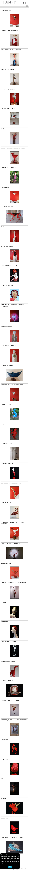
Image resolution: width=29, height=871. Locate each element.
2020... (3, 226)
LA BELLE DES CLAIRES (9, 30)
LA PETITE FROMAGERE (9, 167)
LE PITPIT (4, 818)
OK (10, 866)
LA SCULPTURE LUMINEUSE (10, 543)
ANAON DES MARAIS (8, 69)
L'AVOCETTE (5, 187)
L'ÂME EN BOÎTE (7, 681)
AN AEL (3, 602)
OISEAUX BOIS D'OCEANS (10, 700)
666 (2, 779)
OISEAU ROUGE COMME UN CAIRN (13, 148)
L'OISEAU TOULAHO (8, 109)
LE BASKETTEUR (7, 285)
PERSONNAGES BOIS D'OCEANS (12, 837)
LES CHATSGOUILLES (8, 641)
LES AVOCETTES (6, 444)
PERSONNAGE (6, 11)
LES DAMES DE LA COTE (9, 265)
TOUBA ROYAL (6, 563)
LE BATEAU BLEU (7, 365)
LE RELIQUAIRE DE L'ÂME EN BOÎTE (14, 720)
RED (2, 424)
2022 (2, 128)
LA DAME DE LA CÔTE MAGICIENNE (13, 582)
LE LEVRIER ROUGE (8, 661)
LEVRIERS (4, 739)
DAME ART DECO (7, 246)
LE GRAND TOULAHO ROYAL (11, 483)
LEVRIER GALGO (7, 207)
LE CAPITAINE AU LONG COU (11, 50)
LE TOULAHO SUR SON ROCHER (12, 385)
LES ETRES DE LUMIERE (9, 346)
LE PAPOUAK (5, 759)
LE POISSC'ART (6, 502)
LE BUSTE (4, 622)
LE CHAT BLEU (6, 404)
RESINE (3, 798)
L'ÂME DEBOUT (6, 326)
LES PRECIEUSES (7, 463)
